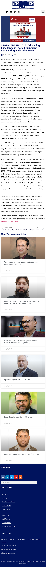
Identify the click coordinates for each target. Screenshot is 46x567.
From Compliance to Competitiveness (18, 417)
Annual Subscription (9, 526)
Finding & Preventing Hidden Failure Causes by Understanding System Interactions (21, 302)
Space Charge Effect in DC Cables (17, 380)
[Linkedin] (7, 477)
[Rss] (20, 477)
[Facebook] (3, 477)
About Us (5, 494)
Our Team (5, 498)
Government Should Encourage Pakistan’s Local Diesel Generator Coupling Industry (22, 342)
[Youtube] (11, 12)
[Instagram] (19, 12)
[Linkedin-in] (15, 12)
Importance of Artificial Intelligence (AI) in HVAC (22, 454)
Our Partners (6, 506)
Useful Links (6, 509)
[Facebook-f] (3, 12)
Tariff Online (6, 519)
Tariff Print (5, 515)
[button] (43, 11)
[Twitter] (7, 12)
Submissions (6, 523)
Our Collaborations (8, 502)
